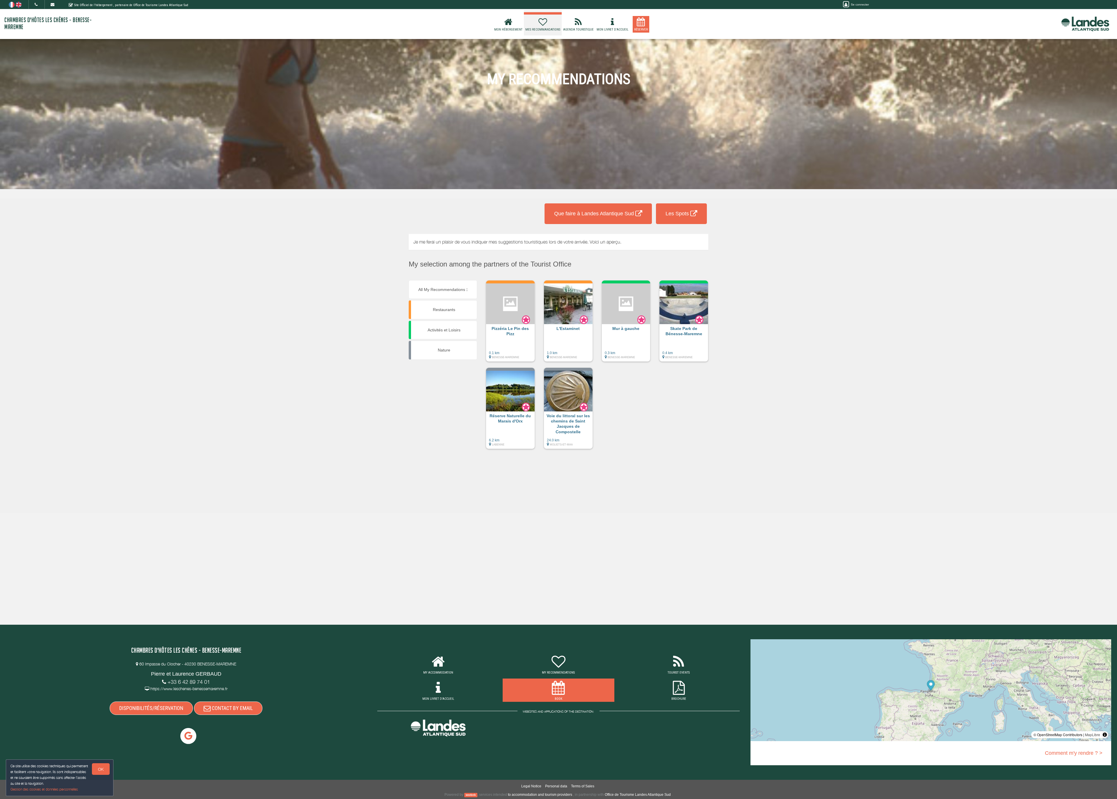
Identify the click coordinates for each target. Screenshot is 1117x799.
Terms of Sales (582, 786)
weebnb (471, 794)
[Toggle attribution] (1104, 734)
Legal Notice (531, 786)
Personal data (556, 786)
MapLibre (1092, 734)
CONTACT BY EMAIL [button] (232, 708)
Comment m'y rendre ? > (1073, 753)
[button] (510, 323)
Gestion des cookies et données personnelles (44, 789)
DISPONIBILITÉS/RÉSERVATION (151, 708)
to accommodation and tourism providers (540, 795)
